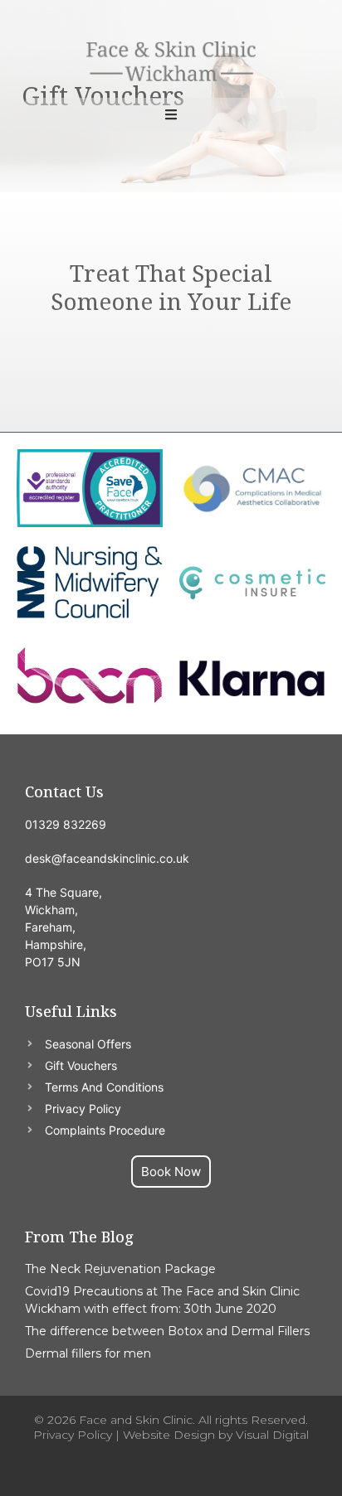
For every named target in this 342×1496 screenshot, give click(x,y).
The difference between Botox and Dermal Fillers (167, 1331)
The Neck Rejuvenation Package (120, 1268)
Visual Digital (272, 1434)
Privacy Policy (72, 1434)
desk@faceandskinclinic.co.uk (107, 858)
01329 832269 (65, 824)
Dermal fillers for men (88, 1353)
